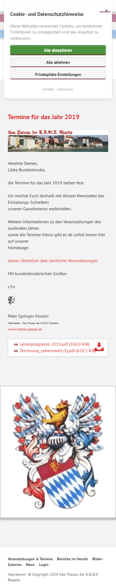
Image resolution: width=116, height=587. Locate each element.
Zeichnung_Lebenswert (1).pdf (58, 350)
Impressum (17, 574)
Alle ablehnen (58, 62)
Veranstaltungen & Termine (30, 558)
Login (44, 564)
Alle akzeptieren (58, 50)
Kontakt (48, 89)
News (30, 564)
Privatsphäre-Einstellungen (58, 74)
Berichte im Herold (72, 558)
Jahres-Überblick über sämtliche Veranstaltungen (53, 260)
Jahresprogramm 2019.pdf (54, 344)
